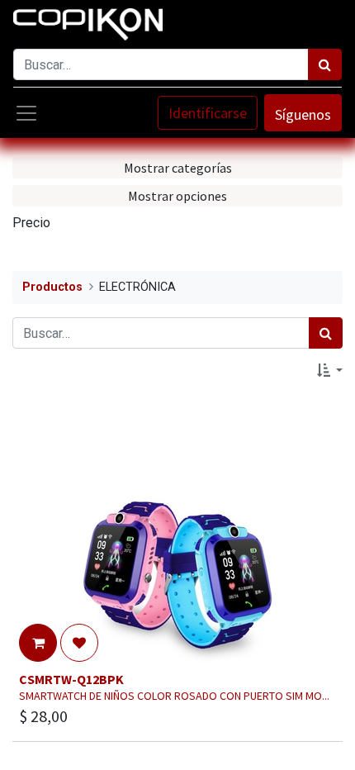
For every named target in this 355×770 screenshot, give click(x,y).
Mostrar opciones (177, 196)
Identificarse (207, 112)
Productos (52, 287)
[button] (330, 370)
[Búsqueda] (325, 64)
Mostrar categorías (178, 167)
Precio (31, 223)
